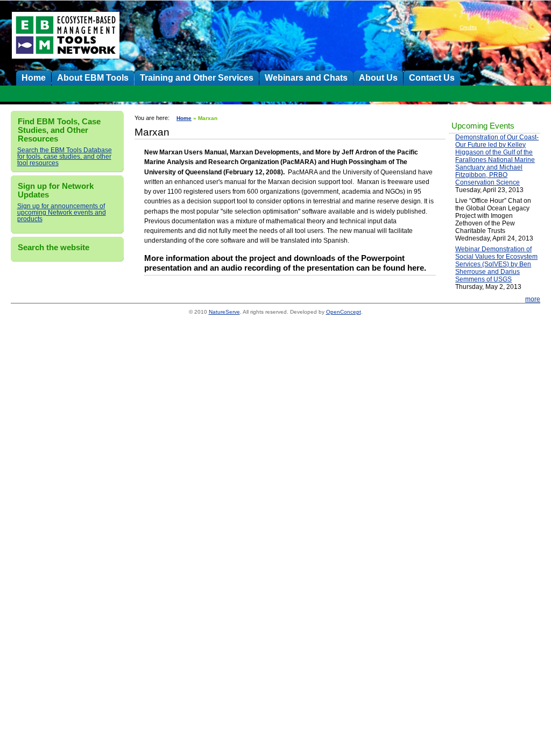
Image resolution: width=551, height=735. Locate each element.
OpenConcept (343, 312)
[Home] (65, 53)
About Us (378, 77)
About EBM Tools (93, 77)
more (532, 299)
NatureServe (224, 312)
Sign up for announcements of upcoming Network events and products (61, 212)
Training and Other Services (196, 77)
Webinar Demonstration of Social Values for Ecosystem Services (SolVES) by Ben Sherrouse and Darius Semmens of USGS (496, 264)
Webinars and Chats (306, 77)
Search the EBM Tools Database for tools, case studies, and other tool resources (64, 156)
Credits (468, 27)
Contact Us (432, 77)
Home (34, 77)
